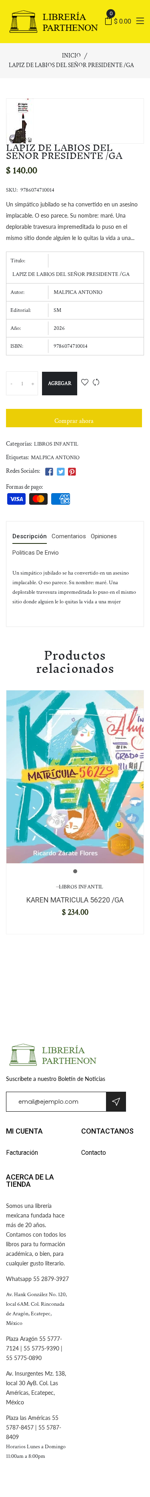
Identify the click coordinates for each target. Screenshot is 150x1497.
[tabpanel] (75, 776)
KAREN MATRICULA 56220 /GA (75, 900)
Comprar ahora (74, 421)
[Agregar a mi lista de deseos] (84, 383)
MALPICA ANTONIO (55, 457)
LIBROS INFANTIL (56, 444)
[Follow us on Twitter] (60, 472)
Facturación (22, 1152)
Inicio (71, 55)
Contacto (93, 1152)
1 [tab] (75, 871)
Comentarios (69, 536)
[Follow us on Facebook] (49, 472)
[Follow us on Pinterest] (72, 472)
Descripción (29, 536)
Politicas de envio (35, 553)
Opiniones (104, 536)
